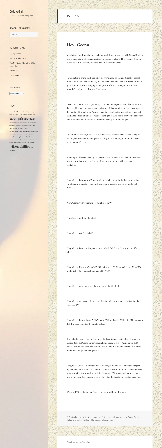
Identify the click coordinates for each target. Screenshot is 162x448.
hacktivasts (18, 125)
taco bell (11, 142)
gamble (34, 122)
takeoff (16, 142)
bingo (21, 114)
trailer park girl (22, 142)
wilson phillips (19, 146)
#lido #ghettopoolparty (30, 112)
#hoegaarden (12, 112)
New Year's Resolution (28, 134)
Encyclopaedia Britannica (20, 122)
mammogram (16, 128)
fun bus (30, 122)
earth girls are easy (22, 118)
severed (18, 139)
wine (31, 147)
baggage (11, 114)
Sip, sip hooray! (15, 53)
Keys (10, 128)
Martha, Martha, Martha (18, 58)
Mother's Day (12, 134)
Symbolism (34, 139)
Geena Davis (133, 417)
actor (108, 417)
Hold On (27, 125)
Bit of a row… (14, 70)
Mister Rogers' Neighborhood (30, 131)
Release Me (12, 139)
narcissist (19, 134)
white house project (98, 420)
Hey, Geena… (80, 44)
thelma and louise (74, 420)
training (86, 420)
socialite (29, 139)
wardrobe (32, 142)
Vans (28, 142)
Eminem (11, 122)
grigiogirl (93, 417)
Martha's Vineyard (24, 128)
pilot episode (22, 137)
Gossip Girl (12, 125)
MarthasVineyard (13, 131)
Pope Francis (29, 137)
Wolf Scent (12, 150)
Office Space (12, 137)
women (110, 420)
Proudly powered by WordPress (78, 442)
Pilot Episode (14, 75)
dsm (34, 114)
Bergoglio (16, 114)
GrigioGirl (16, 11)
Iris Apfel (32, 125)
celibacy (25, 114)
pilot (18, 137)
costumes (30, 114)
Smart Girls (23, 139)
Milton (20, 131)
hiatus (23, 125)
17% (103, 417)
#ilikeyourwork (20, 112)
